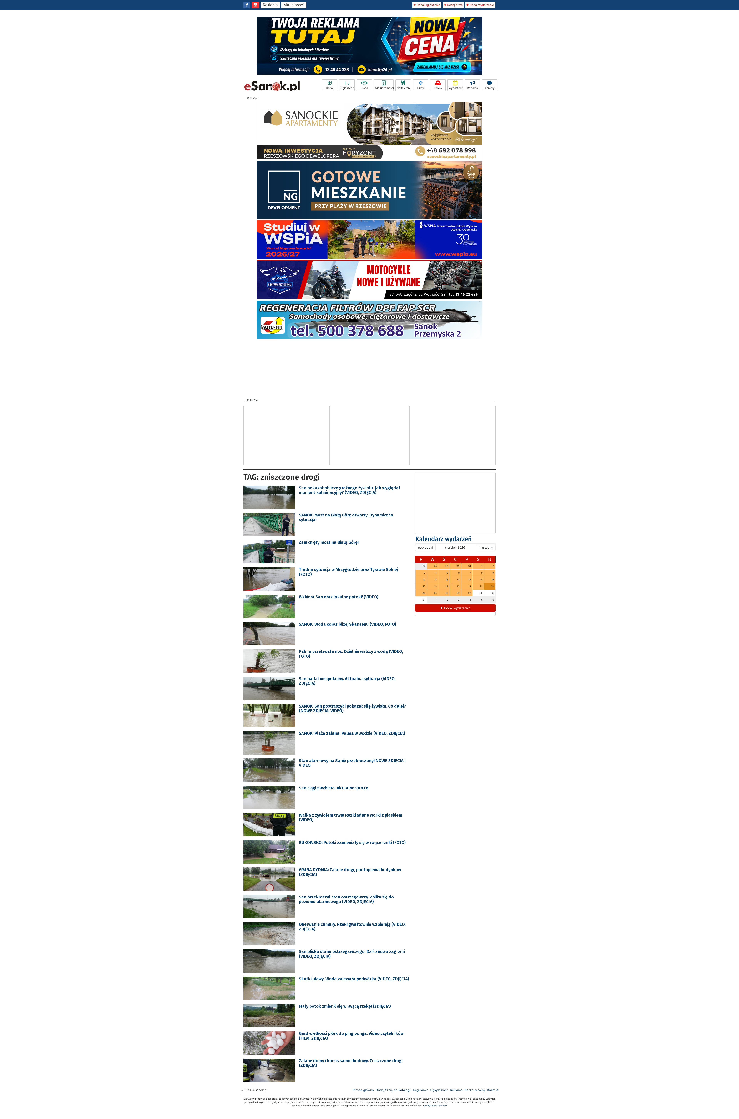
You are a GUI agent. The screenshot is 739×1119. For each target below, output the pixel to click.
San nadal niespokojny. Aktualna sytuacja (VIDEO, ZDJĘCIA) (347, 681)
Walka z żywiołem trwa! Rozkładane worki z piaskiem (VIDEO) (350, 817)
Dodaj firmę (454, 5)
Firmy (420, 88)
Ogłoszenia (347, 88)
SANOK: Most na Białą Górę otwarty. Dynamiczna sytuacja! (346, 517)
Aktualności (294, 5)
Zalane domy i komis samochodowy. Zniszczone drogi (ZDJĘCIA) (350, 1063)
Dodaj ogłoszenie (428, 5)
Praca (364, 88)
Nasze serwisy (474, 1090)
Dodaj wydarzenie (481, 5)
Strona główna (363, 1090)
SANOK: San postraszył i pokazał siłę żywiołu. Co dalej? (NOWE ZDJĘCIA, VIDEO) (352, 708)
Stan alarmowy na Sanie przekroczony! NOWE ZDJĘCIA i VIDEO (352, 763)
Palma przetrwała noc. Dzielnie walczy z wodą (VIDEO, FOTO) (351, 654)
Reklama (270, 5)
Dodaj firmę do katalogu (393, 1090)
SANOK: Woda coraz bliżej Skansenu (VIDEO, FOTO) (347, 624)
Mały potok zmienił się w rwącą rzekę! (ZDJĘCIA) (345, 1006)
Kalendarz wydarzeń (443, 539)
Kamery (490, 88)
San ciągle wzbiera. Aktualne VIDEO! (333, 788)
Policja (438, 88)
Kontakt (492, 1090)
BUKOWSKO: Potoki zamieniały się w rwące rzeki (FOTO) (352, 842)
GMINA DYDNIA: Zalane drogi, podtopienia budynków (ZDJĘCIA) (350, 872)
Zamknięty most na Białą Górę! (329, 542)
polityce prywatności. (435, 1105)
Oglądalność (439, 1090)
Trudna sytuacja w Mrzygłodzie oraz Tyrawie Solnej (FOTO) (348, 572)
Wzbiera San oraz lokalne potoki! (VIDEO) (338, 596)
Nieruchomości (384, 88)
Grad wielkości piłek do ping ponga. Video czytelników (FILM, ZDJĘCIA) (351, 1036)
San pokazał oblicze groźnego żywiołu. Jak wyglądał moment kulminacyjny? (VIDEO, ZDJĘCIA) (349, 490)
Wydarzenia (456, 88)
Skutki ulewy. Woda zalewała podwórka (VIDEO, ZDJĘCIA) (354, 978)
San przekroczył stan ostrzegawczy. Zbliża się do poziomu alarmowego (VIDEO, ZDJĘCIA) (346, 899)
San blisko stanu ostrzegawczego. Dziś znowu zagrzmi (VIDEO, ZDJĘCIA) (352, 954)
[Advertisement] (369, 368)
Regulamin (420, 1090)
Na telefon (403, 88)
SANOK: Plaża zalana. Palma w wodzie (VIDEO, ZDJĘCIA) (352, 733)
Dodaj (329, 88)
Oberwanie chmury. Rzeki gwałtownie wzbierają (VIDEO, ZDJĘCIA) (352, 927)
